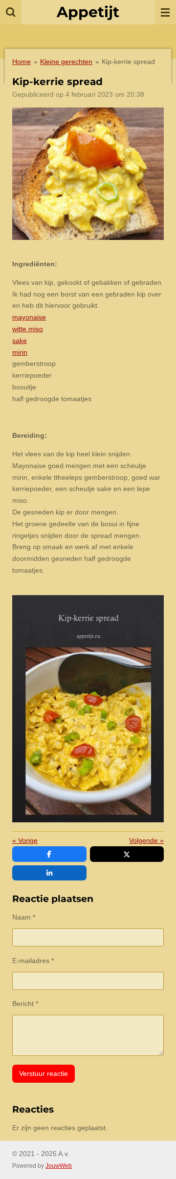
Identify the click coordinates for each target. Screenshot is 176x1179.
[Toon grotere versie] (88, 173)
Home (21, 61)
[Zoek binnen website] (11, 12)
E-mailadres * (33, 961)
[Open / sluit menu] (165, 12)
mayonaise (29, 317)
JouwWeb (58, 1165)
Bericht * (25, 1004)
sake (19, 340)
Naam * (23, 917)
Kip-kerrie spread (128, 61)
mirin (19, 352)
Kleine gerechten (66, 61)
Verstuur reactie (43, 1073)
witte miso (27, 329)
